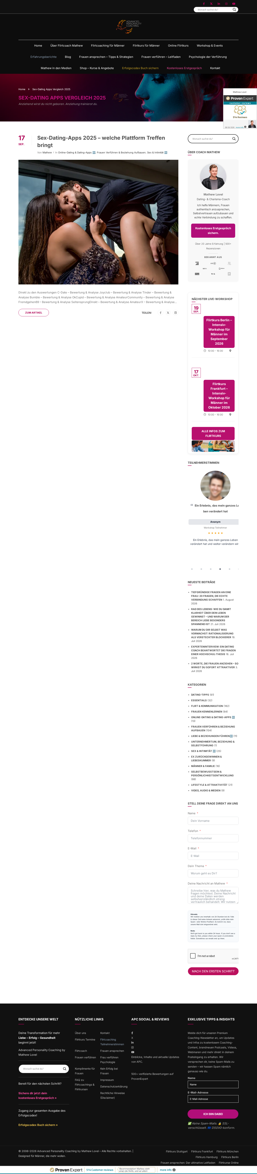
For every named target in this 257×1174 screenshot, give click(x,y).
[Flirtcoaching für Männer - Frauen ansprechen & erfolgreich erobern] (128, 27)
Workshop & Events (210, 45)
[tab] (192, 569)
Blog (68, 57)
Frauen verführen (85, 1057)
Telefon (193, 831)
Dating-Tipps (200, 694)
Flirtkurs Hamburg (207, 1157)
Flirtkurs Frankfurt (202, 1151)
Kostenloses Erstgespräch (184, 68)
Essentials (199, 700)
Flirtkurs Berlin (230, 1157)
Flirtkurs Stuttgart (177, 1151)
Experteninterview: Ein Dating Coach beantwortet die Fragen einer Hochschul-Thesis (213, 650)
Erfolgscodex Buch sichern (140, 68)
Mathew (47, 152)
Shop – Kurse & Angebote (97, 68)
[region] (213, 521)
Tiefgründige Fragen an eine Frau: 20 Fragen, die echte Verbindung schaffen (211, 596)
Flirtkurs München (228, 1151)
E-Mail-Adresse (198, 1092)
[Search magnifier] (234, 9)
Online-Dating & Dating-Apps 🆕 (76, 152)
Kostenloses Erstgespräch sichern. (213, 230)
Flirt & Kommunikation (207, 705)
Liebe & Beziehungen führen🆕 (212, 735)
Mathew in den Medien (56, 68)
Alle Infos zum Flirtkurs (213, 433)
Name (191, 813)
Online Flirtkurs (178, 45)
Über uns (80, 1033)
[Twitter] (168, 312)
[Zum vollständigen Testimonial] (215, 486)
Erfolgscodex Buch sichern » (38, 1125)
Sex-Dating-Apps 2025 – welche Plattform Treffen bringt (101, 141)
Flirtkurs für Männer (146, 45)
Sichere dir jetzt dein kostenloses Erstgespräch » (37, 1095)
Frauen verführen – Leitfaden (161, 57)
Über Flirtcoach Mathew (66, 45)
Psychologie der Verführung (208, 57)
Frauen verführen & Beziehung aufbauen (121, 152)
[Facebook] (160, 312)
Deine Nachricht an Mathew (206, 883)
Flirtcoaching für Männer (108, 45)
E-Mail (192, 848)
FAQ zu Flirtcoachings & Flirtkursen (84, 1084)
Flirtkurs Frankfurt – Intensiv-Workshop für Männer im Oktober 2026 (219, 395)
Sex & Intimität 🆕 (157, 152)
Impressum (107, 1079)
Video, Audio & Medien (206, 790)
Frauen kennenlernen (206, 711)
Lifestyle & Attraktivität (209, 784)
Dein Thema (196, 866)
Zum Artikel (33, 312)
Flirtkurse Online (229, 1162)
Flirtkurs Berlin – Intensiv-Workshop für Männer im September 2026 (219, 331)
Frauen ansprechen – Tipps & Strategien (106, 57)
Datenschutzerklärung (114, 1086)
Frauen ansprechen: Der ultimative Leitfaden (188, 1162)
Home (38, 45)
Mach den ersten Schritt (213, 971)
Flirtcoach (81, 1050)
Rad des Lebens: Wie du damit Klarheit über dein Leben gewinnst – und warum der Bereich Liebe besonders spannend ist (211, 617)
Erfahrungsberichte (43, 57)
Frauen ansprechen (112, 1050)
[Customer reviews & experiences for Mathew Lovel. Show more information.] (240, 108)
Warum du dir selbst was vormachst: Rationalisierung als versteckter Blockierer (212, 633)
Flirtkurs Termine (85, 1039)
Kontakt (215, 68)
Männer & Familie (203, 766)
